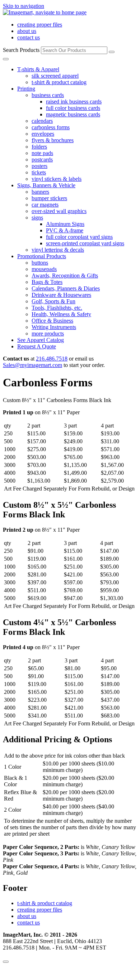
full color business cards (73, 108)
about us (26, 31)
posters (39, 166)
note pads (42, 153)
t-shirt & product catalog (59, 82)
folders (39, 147)
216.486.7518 (51, 359)
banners (40, 192)
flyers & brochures (53, 140)
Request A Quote (36, 346)
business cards (48, 95)
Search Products (21, 50)
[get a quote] (6, 962)
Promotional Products (41, 256)
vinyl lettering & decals (58, 250)
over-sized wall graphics (59, 211)
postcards (42, 159)
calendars (42, 121)
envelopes (43, 134)
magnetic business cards (73, 114)
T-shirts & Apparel (38, 69)
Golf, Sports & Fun (53, 301)
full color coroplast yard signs (79, 237)
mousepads (44, 269)
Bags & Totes (47, 282)
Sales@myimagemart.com (32, 365)
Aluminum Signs (65, 224)
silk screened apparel (55, 76)
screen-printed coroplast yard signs (85, 243)
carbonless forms (51, 127)
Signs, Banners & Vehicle (46, 185)
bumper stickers (49, 198)
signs (37, 217)
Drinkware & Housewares (61, 295)
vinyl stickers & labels (56, 179)
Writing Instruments (54, 327)
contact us (28, 37)
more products (48, 333)
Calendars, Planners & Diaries (66, 288)
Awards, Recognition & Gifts (65, 275)
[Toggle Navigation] (6, 59)
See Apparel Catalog (40, 340)
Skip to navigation (23, 6)
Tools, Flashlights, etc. (57, 308)
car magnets (45, 205)
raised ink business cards (74, 101)
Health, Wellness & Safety (61, 314)
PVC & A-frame (64, 230)
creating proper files (39, 24)
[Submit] (112, 52)
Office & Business (52, 321)
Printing (26, 89)
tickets (39, 172)
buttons (40, 263)
